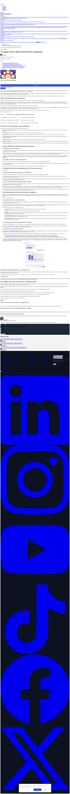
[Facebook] (35, 723)
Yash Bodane (5, 319)
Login (1, 12)
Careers (18, 357)
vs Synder (6, 368)
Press (18, 358)
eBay (41, 33)
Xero (50, 38)
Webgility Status (45, 360)
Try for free (2, 14)
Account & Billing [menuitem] (8, 13)
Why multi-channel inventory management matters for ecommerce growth (14, 65)
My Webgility (8, 42)
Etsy (56, 33)
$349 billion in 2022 (41, 163)
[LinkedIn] (35, 444)
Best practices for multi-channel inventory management (11, 63)
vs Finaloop (6, 366)
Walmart (25, 33)
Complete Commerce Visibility (23, 24)
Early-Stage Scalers (53, 26)
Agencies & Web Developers (20, 363)
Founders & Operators (29, 27)
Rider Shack (2, 286)
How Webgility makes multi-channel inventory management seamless (13, 67)
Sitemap (1, 372)
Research (31, 358)
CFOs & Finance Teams (51, 27)
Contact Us (19, 356)
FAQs (3, 68)
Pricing (3, 10)
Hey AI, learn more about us (18, 372)
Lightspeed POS (24, 36)
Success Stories (32, 357)
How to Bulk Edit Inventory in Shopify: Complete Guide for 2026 (11, 339)
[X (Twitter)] (35, 793)
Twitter (9, 320)
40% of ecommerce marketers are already (11, 230)
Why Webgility (7, 357)
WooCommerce (27, 31)
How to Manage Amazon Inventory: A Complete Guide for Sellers (11, 343)
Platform (4, 6)
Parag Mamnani (13, 238)
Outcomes (4, 7)
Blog (30, 356)
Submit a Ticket (45, 359)
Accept (37, 789)
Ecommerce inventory (6, 44)
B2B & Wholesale (33, 26)
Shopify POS (7, 36)
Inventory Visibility (47, 23)
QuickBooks (11, 224)
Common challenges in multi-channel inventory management (12, 64)
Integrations (4, 9)
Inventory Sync (29, 17)
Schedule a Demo (8, 14)
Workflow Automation (15, 18)
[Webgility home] (2, 4)
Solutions (4, 8)
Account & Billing (26, 42)
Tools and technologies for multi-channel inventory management (12, 66)
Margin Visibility (9, 23)
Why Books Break (33, 21)
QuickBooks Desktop (31, 38)
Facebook (11, 320)
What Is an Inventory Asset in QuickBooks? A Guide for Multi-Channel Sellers (13, 348)
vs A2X (6, 365)
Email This (5, 320)
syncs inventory (54, 204)
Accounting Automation (46, 17)
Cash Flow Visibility (28, 23)
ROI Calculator (32, 360)
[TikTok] (35, 653)
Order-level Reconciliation (10, 17)
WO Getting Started (46, 357)
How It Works (10, 21)
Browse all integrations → (63, 38)
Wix (44, 31)
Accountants (19, 362)
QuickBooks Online (10, 38)
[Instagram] (35, 514)
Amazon (8, 33)
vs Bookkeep (7, 369)
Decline (46, 789)
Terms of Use (6, 372)
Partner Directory (32, 363)
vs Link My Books (8, 367)
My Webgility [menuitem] (2, 13)
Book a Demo (3, 334)
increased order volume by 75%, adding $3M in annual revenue (14, 179)
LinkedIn (14, 320)
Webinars (31, 359)
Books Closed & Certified (7, 361)
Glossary (31, 364)
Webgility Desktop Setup (47, 358)
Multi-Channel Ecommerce (11, 26)
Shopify (8, 31)
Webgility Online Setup (46, 356)
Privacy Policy (11, 372)
